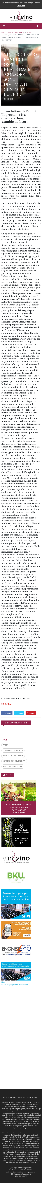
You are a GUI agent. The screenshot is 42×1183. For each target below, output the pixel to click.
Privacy (36, 1097)
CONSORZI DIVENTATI (14, 761)
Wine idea (21, 6)
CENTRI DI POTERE (12, 766)
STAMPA (9, 775)
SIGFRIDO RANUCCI (13, 750)
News (29, 32)
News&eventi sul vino (16, 32)
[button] (3, 26)
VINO (5, 745)
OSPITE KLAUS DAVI (13, 756)
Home (3, 32)
